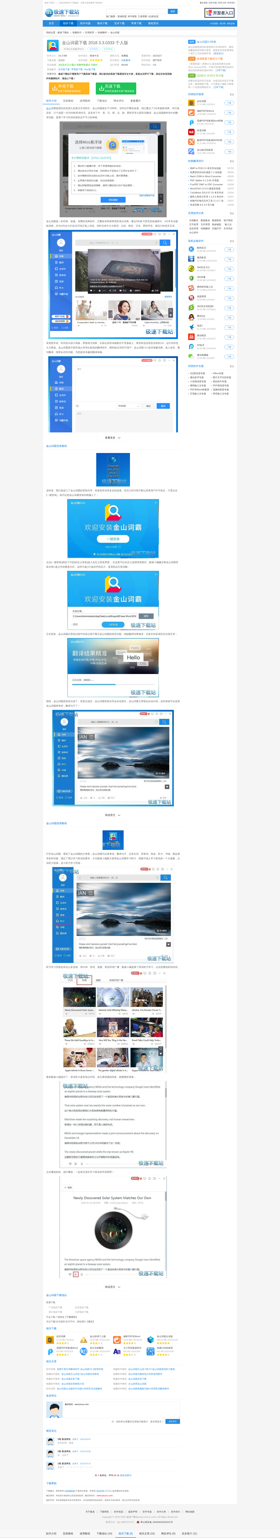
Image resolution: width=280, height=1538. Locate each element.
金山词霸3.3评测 (206, 41)
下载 (229, 103)
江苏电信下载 (81, 1312)
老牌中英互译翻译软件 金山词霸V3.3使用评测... (81, 1369)
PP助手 (200, 345)
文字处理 (193, 224)
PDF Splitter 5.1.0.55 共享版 (204, 180)
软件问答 (50, 1388)
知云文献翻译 (97, 1348)
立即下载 (220, 70)
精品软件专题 (220, 381)
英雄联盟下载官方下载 (210, 58)
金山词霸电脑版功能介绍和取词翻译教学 (148, 1388)
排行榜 (222, 23)
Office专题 (218, 373)
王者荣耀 (142, 16)
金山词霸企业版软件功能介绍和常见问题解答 (79, 1388)
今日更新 (214, 23)
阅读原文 (110, 815)
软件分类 (222, 3)
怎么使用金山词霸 (137, 1383)
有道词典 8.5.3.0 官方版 (202, 204)
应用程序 (89, 32)
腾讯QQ (201, 316)
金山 (48, 108)
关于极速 (90, 1511)
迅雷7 (200, 325)
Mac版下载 (89, 69)
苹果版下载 (77, 69)
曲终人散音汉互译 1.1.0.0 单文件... (207, 196)
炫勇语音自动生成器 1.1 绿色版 (206, 172)
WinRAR (100, 1491)
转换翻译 (102, 32)
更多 (232, 94)
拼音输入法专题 (221, 393)
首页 (51, 23)
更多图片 (135, 100)
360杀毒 (201, 277)
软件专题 (213, 3)
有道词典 (201, 130)
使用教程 (108, 49)
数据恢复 (216, 220)
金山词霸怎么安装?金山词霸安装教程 (80, 1374)
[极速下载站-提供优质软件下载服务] (61, 17)
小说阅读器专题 (198, 381)
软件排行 (231, 3)
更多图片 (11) (189, 1533)
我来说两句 (125, 1475)
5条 (154, 64)
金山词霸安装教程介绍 (72, 1383)
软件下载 (68, 23)
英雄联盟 (122, 16)
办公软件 (193, 232)
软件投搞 (118, 1511)
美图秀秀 (201, 296)
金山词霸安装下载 (70, 1379)
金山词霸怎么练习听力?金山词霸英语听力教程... (152, 1369)
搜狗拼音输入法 (205, 286)
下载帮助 (71, 1317)
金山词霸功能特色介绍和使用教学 (145, 1374)
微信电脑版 (202, 355)
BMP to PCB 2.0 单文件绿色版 (205, 168)
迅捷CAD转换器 (165, 1348)
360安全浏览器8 (205, 306)
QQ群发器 (153, 16)
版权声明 (132, 1511)
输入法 (228, 224)
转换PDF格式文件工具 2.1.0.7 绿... (207, 200)
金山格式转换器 (205, 150)
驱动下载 (102, 23)
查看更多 (110, 437)
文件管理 (205, 224)
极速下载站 (63, 32)
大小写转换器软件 (132, 1348)
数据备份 (205, 220)
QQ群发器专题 (197, 373)
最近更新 (204, 3)
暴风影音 (201, 257)
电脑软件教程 (120, 1369)
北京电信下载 (81, 1307)
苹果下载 (136, 23)
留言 (90, 1321)
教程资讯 (153, 23)
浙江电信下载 (55, 1312)
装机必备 (231, 23)
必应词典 (60, 1336)
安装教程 (93, 49)
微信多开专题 (197, 377)
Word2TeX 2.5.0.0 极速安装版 (205, 188)
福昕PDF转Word (131, 1336)
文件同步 (228, 228)
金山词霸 (114, 32)
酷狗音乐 (201, 247)
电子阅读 (228, 220)
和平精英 (132, 16)
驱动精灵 (201, 335)
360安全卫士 (203, 267)
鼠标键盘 (216, 224)
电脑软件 (77, 32)
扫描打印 (216, 228)
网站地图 (189, 1511)
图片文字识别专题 (222, 377)
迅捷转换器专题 (221, 389)
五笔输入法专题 (198, 393)
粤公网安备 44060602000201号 (156, 1522)
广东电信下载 (55, 1307)
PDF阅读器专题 (221, 385)
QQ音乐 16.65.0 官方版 (210, 75)
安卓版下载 (64, 69)
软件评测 (50, 1369)
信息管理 (193, 228)
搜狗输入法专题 (198, 385)
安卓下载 (119, 23)
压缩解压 (193, 220)
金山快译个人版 (98, 1336)
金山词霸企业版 (165, 1336)
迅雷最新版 (70, 1491)
